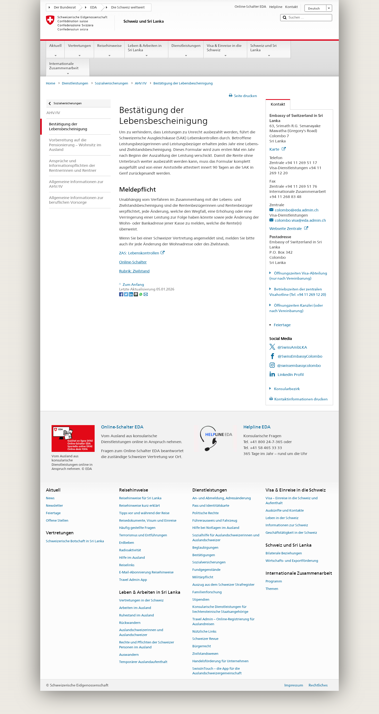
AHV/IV (141, 83)
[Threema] (136, 294)
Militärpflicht (202, 577)
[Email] (146, 294)
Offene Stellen (57, 520)
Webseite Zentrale (286, 228)
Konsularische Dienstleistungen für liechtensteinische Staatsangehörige (220, 609)
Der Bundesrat (65, 7)
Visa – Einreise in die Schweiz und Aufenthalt (292, 500)
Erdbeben (126, 543)
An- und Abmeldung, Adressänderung (221, 498)
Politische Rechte (205, 513)
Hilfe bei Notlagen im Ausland (215, 528)
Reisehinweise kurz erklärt (139, 505)
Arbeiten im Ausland (135, 608)
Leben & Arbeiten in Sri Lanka (145, 48)
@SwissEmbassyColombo (300, 356)
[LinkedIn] (131, 294)
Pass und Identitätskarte (210, 505)
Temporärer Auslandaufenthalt (143, 662)
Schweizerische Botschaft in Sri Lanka (75, 541)
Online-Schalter (133, 262)
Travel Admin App (133, 580)
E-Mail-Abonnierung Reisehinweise (146, 572)
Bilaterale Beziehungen (284, 553)
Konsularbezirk (286, 389)
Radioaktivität (130, 550)
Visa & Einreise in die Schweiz (224, 48)
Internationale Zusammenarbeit (63, 66)
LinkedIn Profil (291, 374)
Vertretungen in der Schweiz (141, 600)
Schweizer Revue (205, 639)
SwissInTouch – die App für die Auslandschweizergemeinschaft (217, 671)
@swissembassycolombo (299, 365)
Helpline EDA (256, 426)
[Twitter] (126, 294)
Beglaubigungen (205, 547)
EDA (93, 7)
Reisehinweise (109, 46)
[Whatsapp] (141, 294)
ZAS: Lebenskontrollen (139, 253)
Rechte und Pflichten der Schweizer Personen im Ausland (146, 644)
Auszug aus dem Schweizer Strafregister (223, 585)
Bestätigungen (203, 555)
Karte (274, 149)
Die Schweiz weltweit (128, 7)
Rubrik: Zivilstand (134, 271)
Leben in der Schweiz (282, 518)
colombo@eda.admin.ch (296, 210)
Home (50, 83)
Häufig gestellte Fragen (137, 528)
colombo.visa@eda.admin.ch (300, 220)
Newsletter (54, 505)
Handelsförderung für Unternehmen (220, 661)
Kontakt (275, 104)
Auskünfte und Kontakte (285, 510)
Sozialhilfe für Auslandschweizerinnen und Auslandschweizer (225, 538)
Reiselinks (126, 565)
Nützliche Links (204, 631)
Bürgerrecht (201, 646)
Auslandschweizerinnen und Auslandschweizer (141, 632)
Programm (274, 581)
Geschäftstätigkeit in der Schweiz (291, 533)
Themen (272, 589)
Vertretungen (79, 46)
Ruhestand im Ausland (136, 615)
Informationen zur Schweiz (287, 525)
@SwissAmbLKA (292, 347)
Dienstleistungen (186, 46)
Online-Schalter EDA (122, 426)
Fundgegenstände (206, 570)
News (50, 498)
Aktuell (55, 46)
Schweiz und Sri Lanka (263, 48)
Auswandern (129, 655)
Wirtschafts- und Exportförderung (292, 561)
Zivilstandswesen (205, 654)
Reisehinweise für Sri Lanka (140, 498)
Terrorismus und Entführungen (143, 535)
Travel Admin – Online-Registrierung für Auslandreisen (223, 621)
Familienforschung (207, 592)
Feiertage (282, 324)
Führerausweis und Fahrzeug (214, 520)
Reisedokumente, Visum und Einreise (147, 520)
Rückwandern (130, 623)
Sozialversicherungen (111, 83)
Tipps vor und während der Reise (144, 513)
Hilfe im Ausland (132, 558)
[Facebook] (121, 294)
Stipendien (200, 599)
